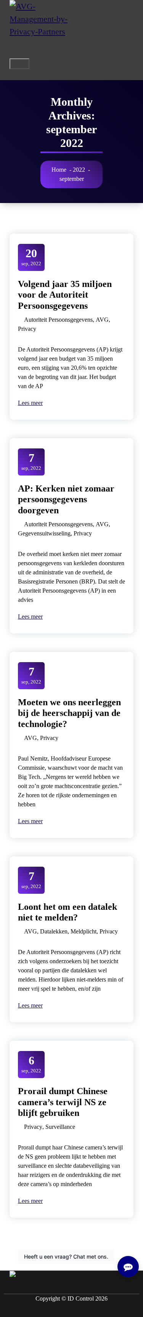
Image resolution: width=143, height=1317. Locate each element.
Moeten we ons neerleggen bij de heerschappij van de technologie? (69, 713)
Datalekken (53, 931)
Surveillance (60, 1127)
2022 (79, 169)
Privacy (27, 329)
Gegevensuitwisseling (44, 533)
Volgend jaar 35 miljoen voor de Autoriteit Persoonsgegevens (65, 295)
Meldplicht (83, 931)
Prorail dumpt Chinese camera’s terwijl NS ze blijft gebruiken (63, 1102)
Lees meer (32, 403)
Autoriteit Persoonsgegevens (58, 319)
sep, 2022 (31, 256)
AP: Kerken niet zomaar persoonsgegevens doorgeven (66, 500)
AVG (102, 319)
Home (58, 169)
